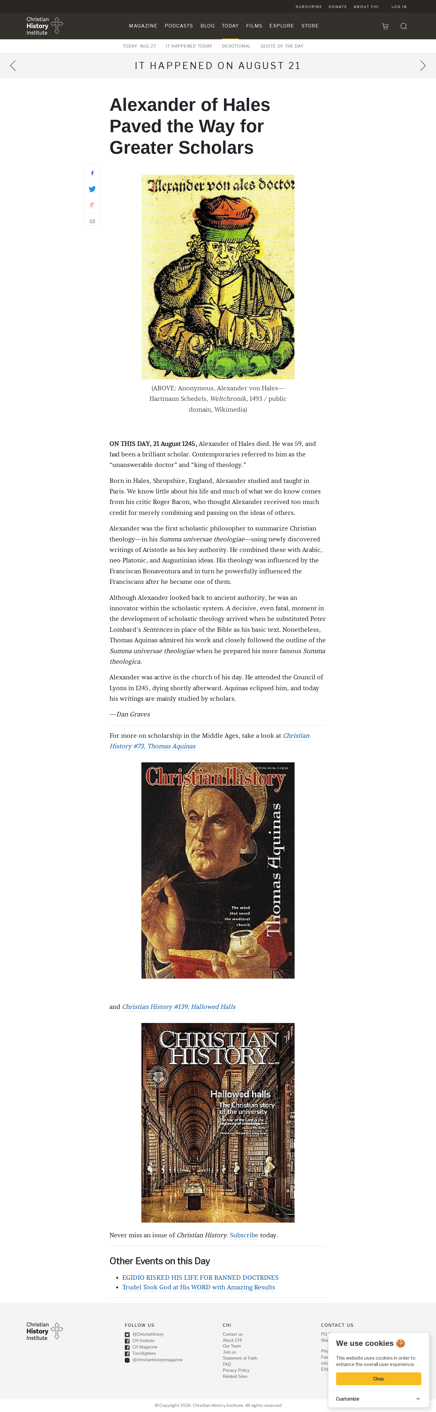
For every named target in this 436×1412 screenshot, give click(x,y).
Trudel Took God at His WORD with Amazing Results (198, 1287)
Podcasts (179, 26)
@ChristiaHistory (147, 1334)
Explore (281, 26)
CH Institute (142, 1340)
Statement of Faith (240, 1358)
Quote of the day (282, 46)
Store (310, 26)
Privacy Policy (236, 1370)
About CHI (366, 6)
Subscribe (309, 6)
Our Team (232, 1346)
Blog (207, 26)
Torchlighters (143, 1353)
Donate (338, 6)
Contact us (233, 1334)
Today (230, 26)
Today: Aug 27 (139, 46)
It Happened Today (189, 46)
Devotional (236, 46)
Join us (229, 1352)
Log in (399, 6)
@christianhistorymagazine (157, 1359)
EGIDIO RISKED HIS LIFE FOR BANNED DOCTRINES (200, 1278)
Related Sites (235, 1376)
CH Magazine (144, 1347)
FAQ (227, 1364)
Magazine (143, 26)
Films (254, 26)
